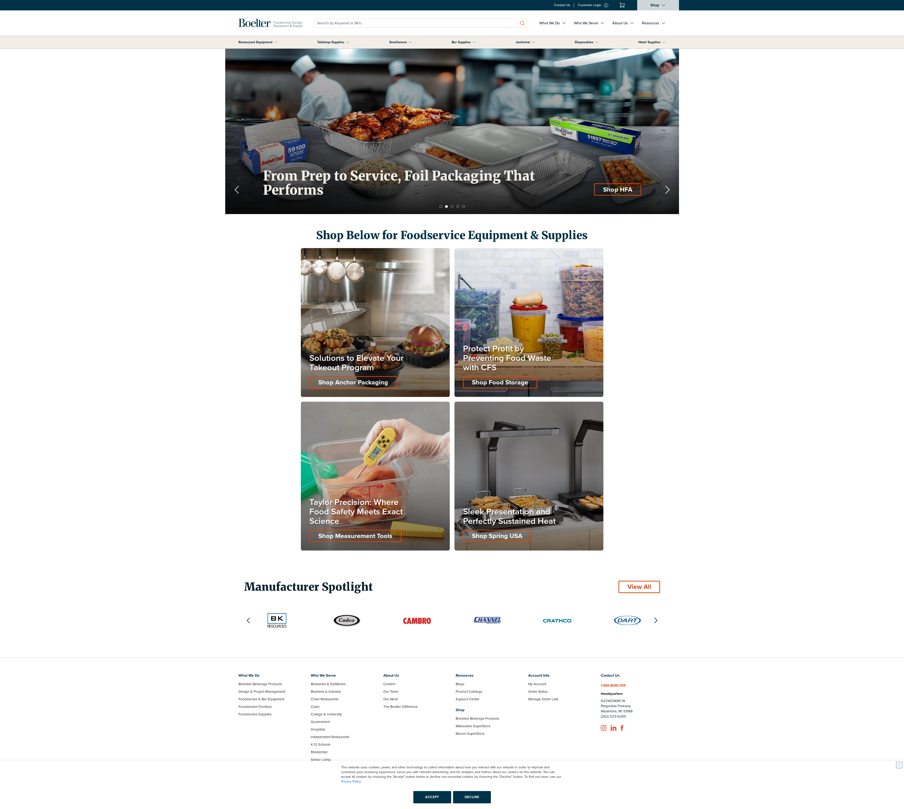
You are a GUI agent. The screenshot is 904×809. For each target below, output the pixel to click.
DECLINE (472, 797)
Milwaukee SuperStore (473, 726)
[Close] (899, 765)
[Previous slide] (237, 190)
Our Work (390, 699)
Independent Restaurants (330, 737)
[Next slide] (667, 190)
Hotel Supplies (649, 42)
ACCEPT (432, 797)
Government (320, 722)
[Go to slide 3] (452, 206)
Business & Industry (326, 691)
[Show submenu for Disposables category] (597, 42)
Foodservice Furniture (255, 707)
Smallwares (398, 42)
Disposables (584, 42)
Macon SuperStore (470, 734)
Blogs (460, 684)
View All (639, 587)
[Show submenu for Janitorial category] (533, 42)
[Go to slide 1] (440, 206)
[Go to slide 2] (446, 206)
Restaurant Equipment (255, 42)
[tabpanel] (452, 131)
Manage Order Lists (543, 699)
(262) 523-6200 (613, 716)
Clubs (315, 707)
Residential (319, 752)
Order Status (538, 691)
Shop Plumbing (610, 190)
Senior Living (321, 759)
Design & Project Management (261, 691)
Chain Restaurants (324, 699)
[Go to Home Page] (270, 23)
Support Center (467, 699)
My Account (537, 684)
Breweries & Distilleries (328, 684)
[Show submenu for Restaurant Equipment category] (276, 42)
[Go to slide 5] (463, 206)
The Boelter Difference (400, 707)
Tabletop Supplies (330, 42)
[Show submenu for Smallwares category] (410, 42)
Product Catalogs (469, 691)
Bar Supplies (461, 42)
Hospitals (318, 729)
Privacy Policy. (351, 781)
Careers (389, 684)
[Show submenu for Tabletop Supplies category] (348, 42)
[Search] (522, 23)
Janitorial (523, 42)
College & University (326, 714)
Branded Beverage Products (260, 684)
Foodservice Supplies (255, 714)
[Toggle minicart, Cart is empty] (622, 5)
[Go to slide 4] (457, 206)
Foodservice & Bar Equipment (261, 699)
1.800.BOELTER (613, 685)
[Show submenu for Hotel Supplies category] (664, 42)
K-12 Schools (320, 744)
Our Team (390, 691)
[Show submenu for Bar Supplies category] (474, 42)
